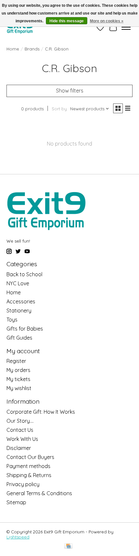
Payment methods (28, 466)
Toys (11, 319)
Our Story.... (20, 421)
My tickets (18, 379)
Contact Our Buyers (30, 457)
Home (12, 48)
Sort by (59, 108)
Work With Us (22, 439)
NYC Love (17, 283)
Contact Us (19, 430)
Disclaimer (18, 448)
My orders (18, 370)
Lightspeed (17, 537)
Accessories (20, 301)
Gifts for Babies (24, 328)
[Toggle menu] (126, 27)
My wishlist (18, 388)
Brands (32, 48)
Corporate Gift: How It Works (40, 412)
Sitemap (16, 502)
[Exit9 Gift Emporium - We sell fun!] (19, 27)
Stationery (18, 310)
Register (16, 361)
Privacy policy (22, 484)
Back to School (24, 274)
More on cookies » (106, 21)
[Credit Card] (68, 546)
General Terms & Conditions (39, 493)
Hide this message (66, 21)
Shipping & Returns (28, 475)
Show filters (69, 90)
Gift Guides (19, 337)
